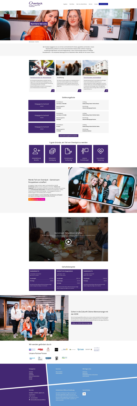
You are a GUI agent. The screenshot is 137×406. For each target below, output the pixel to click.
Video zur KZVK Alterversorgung (81, 323)
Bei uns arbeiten (59, 371)
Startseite (32, 41)
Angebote (65, 4)
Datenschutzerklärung (80, 236)
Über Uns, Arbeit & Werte (81, 4)
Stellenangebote (59, 373)
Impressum (85, 371)
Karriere (91, 4)
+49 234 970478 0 (34, 397)
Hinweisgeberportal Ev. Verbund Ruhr (90, 374)
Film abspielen (68, 245)
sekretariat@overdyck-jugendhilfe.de (38, 399)
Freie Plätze (72, 4)
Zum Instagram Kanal (37, 199)
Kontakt (96, 4)
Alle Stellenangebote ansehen (68, 135)
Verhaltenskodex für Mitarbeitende (40, 77)
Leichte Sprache (103, 4)
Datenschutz (85, 373)
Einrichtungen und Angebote (92, 77)
